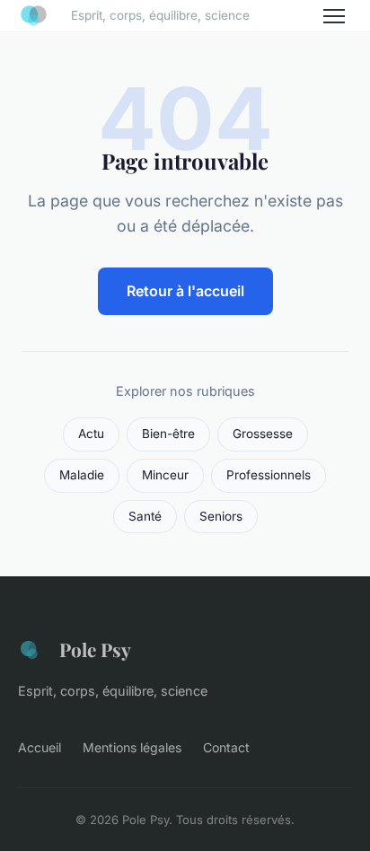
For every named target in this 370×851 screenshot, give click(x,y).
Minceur (165, 475)
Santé (145, 516)
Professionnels (268, 475)
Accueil (39, 747)
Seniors (220, 516)
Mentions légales (132, 747)
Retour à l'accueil (185, 291)
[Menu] (334, 16)
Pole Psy (95, 649)
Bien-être (168, 433)
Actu (91, 433)
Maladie (81, 475)
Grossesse (263, 433)
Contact (226, 747)
